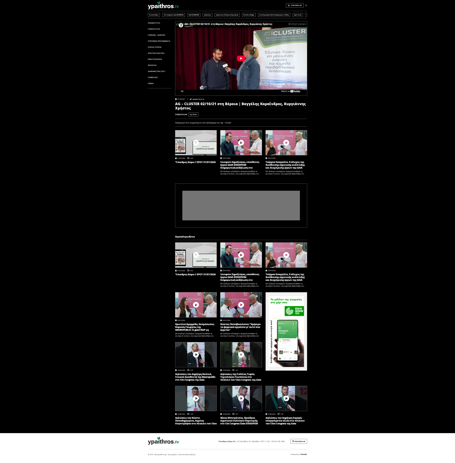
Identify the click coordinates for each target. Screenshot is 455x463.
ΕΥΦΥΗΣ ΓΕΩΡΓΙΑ (154, 47)
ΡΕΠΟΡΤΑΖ (152, 65)
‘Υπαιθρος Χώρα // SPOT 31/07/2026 (195, 162)
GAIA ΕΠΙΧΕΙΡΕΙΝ (194, 15)
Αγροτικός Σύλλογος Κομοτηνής (227, 15)
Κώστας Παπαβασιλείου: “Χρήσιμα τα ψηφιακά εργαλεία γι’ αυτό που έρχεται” (240, 327)
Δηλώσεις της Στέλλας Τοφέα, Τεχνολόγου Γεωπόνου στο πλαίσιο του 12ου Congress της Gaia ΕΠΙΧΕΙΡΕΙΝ (240, 377)
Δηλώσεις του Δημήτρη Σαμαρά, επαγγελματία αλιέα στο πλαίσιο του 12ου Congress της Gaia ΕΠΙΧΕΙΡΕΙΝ (285, 420)
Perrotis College (248, 15)
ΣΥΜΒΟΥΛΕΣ (153, 77)
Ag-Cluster (193, 114)
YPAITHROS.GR (296, 5)
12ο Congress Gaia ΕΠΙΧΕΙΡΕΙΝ (174, 15)
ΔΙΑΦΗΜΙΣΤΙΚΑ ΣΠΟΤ (156, 71)
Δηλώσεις (207, 15)
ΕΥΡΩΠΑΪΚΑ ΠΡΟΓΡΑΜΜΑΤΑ (159, 41)
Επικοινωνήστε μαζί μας (187, 454)
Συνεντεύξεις (154, 15)
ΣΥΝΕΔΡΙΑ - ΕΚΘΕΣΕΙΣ (156, 35)
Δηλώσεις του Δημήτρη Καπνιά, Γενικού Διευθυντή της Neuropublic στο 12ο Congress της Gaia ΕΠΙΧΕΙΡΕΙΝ (195, 377)
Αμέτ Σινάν (298, 15)
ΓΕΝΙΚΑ (151, 83)
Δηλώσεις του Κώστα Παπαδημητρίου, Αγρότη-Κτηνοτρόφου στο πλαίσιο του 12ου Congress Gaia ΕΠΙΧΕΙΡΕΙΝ (196, 420)
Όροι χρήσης (172, 454)
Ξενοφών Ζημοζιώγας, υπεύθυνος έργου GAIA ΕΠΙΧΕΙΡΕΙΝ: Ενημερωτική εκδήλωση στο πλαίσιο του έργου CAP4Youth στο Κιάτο (240, 165)
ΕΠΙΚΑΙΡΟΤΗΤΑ (154, 23)
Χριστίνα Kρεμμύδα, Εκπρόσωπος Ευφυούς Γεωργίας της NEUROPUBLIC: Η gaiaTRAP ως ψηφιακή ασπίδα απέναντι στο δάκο (194, 327)
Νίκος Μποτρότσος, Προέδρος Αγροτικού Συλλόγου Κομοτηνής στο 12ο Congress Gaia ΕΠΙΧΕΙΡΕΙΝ (239, 420)
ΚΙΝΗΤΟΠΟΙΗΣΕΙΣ (155, 59)
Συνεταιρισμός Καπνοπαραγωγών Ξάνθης (274, 15)
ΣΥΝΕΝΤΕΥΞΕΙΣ (154, 29)
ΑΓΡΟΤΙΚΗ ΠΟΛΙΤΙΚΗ (156, 53)
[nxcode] (303, 454)
